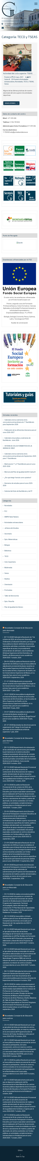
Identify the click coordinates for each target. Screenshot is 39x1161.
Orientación (8, 584)
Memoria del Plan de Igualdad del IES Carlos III (19, 472)
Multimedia (8, 567)
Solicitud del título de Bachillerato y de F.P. (18, 491)
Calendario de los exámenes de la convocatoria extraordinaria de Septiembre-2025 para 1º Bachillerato (19, 456)
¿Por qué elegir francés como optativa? (17, 477)
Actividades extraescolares (13, 522)
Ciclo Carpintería (10, 562)
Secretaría (8, 534)
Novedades (19, 82)
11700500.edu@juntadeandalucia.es (16, 27)
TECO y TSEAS (29, 82)
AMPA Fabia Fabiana (11, 517)
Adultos (7, 579)
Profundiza (8, 590)
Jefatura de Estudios (11, 528)
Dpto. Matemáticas (10, 539)
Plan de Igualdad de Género (13, 607)
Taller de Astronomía (11, 596)
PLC (5, 511)
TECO (6, 556)
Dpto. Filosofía (9, 601)
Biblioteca (7, 551)
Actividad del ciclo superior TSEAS (17, 73)
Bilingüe (7, 545)
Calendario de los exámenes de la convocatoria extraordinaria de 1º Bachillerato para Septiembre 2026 (18, 422)
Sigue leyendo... (11, 103)
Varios (6, 84)
